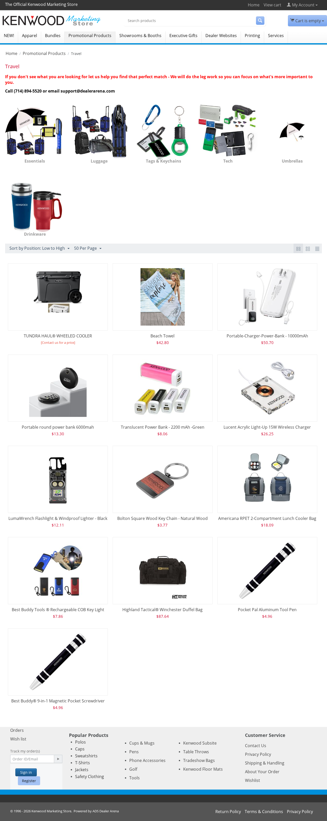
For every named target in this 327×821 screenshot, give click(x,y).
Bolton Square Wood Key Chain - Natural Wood (162, 518)
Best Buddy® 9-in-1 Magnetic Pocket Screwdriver (58, 701)
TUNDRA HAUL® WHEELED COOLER (58, 336)
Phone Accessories (147, 760)
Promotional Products (89, 35)
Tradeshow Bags (199, 760)
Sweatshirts (86, 756)
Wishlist (252, 780)
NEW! (9, 35)
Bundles (53, 35)
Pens (134, 752)
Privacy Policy (258, 754)
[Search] (260, 20)
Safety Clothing (89, 776)
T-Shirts (82, 763)
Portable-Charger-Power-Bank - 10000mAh (267, 336)
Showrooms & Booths (140, 35)
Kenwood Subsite (200, 743)
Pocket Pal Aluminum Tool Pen (267, 609)
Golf (133, 769)
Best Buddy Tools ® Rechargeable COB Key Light (58, 609)
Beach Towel (162, 336)
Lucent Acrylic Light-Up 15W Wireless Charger (267, 427)
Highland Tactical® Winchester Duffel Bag (162, 609)
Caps (80, 749)
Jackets (81, 769)
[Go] (58, 759)
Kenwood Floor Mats (203, 769)
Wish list (18, 739)
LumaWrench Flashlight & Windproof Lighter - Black (57, 518)
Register (29, 780)
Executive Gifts (183, 35)
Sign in (26, 772)
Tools (134, 778)
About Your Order (262, 771)
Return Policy (228, 811)
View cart (272, 5)
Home (254, 5)
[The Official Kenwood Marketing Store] (59, 20)
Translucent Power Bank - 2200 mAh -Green (162, 427)
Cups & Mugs (142, 743)
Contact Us (255, 745)
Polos (80, 742)
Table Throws (196, 752)
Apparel (29, 35)
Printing (252, 35)
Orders (17, 730)
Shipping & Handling (264, 763)
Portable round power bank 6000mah (58, 427)
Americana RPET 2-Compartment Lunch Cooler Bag (267, 518)
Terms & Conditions (264, 811)
